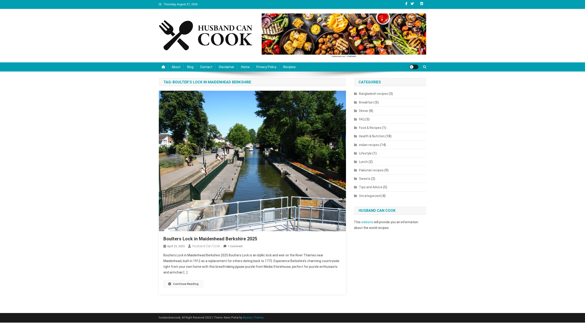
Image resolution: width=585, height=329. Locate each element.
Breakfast (366, 102)
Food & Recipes (370, 128)
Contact (206, 67)
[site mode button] (413, 67)
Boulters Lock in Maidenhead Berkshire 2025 (210, 238)
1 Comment (235, 246)
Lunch (363, 162)
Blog (190, 67)
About (176, 67)
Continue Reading (186, 284)
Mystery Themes (253, 317)
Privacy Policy (266, 67)
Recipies (289, 67)
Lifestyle (365, 153)
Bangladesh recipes (373, 94)
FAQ (362, 119)
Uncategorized (370, 196)
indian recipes (369, 145)
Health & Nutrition (372, 136)
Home (245, 67)
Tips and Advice (370, 187)
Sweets (364, 178)
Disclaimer (226, 67)
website (367, 222)
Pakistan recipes (371, 170)
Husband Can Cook (206, 246)
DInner (363, 111)
